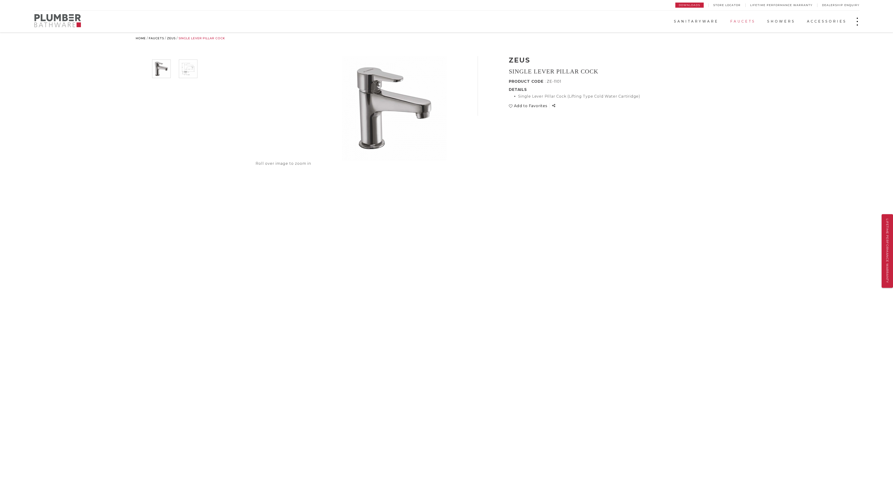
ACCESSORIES (827, 21)
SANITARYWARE (696, 21)
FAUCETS (743, 21)
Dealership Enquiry (841, 5)
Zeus (171, 38)
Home (141, 38)
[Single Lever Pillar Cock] (161, 68)
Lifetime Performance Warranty (781, 5)
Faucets (156, 38)
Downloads (689, 5)
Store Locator (727, 5)
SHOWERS (781, 21)
